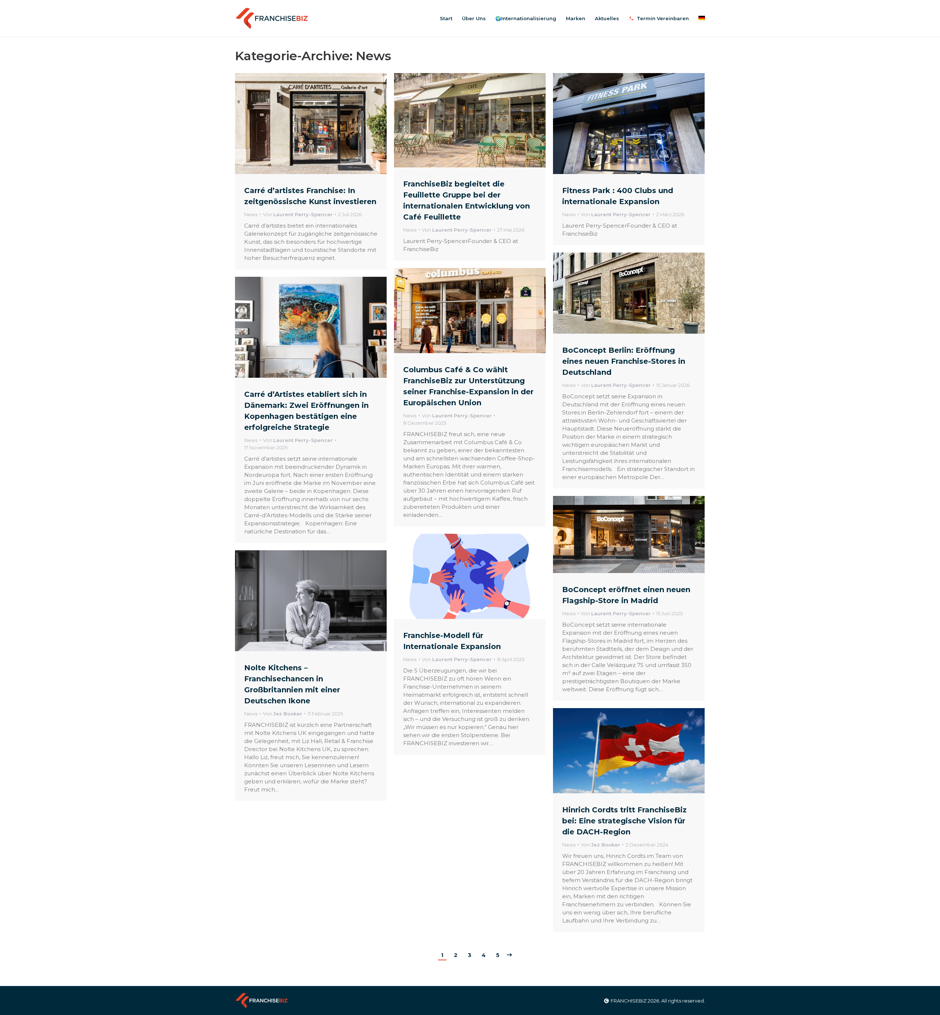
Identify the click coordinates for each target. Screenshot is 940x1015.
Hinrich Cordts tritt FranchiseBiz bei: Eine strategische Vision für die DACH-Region (624, 820)
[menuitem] (446, 18)
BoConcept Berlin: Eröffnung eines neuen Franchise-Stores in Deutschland (623, 361)
